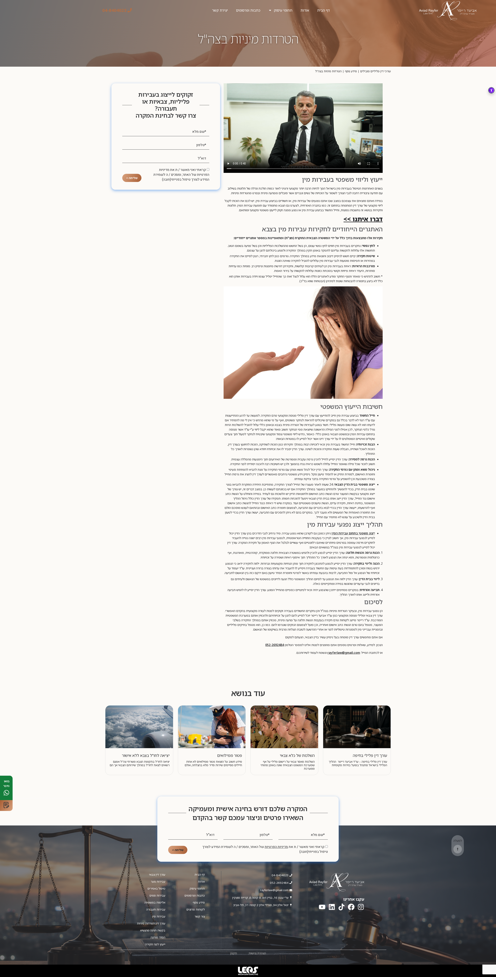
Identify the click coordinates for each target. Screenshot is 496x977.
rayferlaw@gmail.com (343, 652)
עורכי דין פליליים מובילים (375, 71)
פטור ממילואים (229, 755)
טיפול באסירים (156, 888)
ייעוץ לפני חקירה (155, 944)
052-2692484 (274, 645)
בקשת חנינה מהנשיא (152, 930)
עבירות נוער (158, 881)
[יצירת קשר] (6, 805)
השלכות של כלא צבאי (297, 755)
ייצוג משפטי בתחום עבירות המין (353, 533)
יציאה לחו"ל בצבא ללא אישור (146, 755)
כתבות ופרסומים (248, 10)
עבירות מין (158, 916)
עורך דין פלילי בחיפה (370, 755)
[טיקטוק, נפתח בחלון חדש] (341, 907)
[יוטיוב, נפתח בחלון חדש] (322, 907)
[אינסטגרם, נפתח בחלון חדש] (360, 907)
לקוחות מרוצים (195, 909)
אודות (305, 10)
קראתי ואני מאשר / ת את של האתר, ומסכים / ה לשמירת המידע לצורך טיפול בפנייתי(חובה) (181, 174)
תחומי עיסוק (283, 10)
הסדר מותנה (158, 937)
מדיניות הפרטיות (276, 846)
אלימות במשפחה (154, 902)
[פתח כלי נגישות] (491, 90)
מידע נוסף (351, 71)
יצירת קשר (220, 10)
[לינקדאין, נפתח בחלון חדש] (331, 907)
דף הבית (323, 10)
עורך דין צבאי (157, 874)
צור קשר (200, 916)
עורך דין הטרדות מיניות (151, 923)
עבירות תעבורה (155, 909)
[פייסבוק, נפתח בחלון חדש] (351, 907)
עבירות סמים (157, 895)
